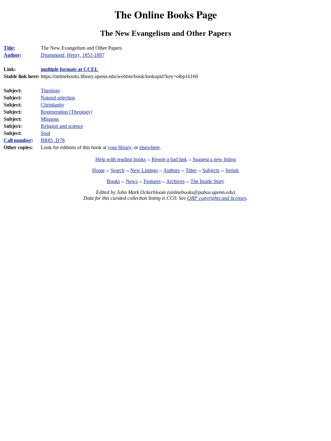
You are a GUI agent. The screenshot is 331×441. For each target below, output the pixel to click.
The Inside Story (207, 181)
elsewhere (149, 147)
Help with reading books (120, 159)
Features (152, 181)
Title (9, 48)
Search (117, 170)
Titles (191, 170)
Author (12, 55)
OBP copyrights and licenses (216, 198)
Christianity (52, 105)
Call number (17, 140)
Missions (50, 119)
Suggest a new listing (214, 159)
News (132, 181)
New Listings (144, 170)
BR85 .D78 (53, 140)
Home (98, 170)
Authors (171, 170)
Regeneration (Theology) (66, 112)
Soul (45, 133)
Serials (232, 170)
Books (113, 181)
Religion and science (62, 126)
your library (119, 147)
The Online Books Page (165, 14)
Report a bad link (169, 159)
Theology (50, 90)
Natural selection (58, 97)
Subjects (210, 170)
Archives (175, 181)
